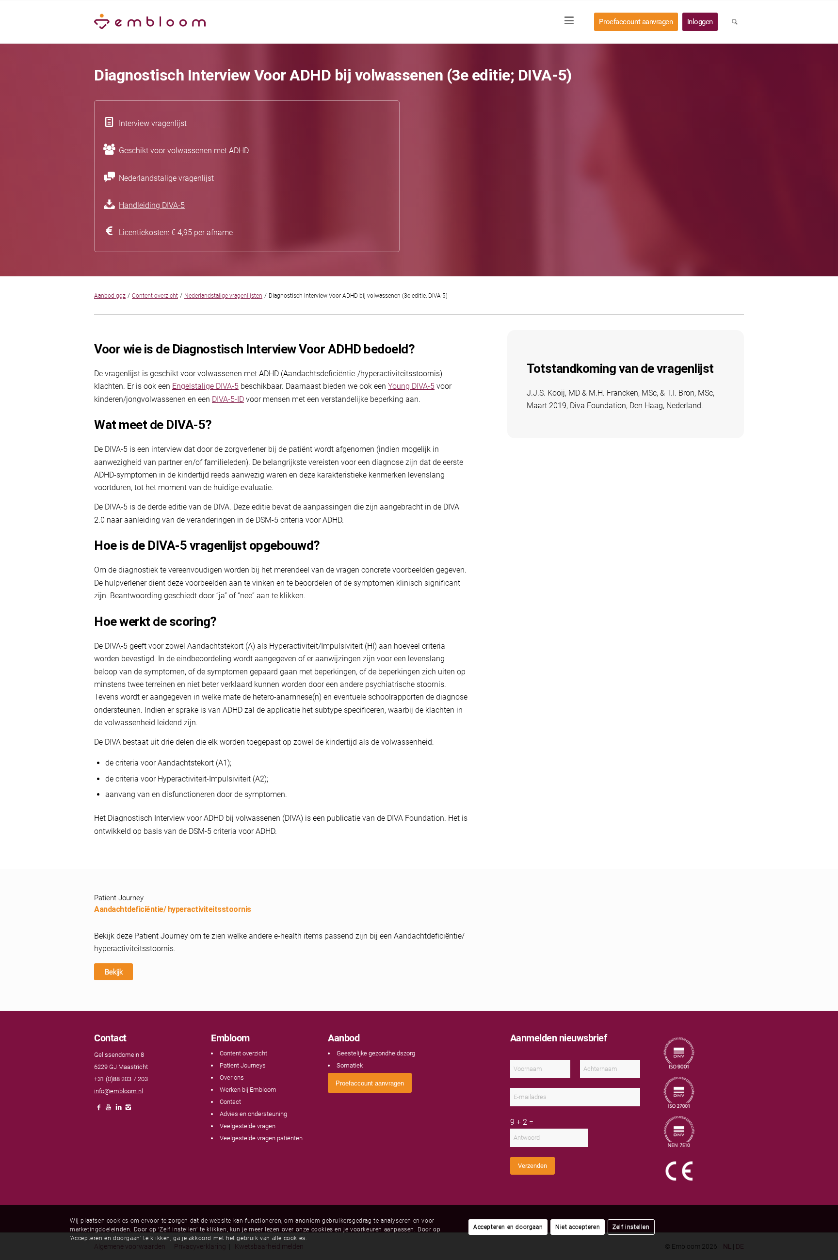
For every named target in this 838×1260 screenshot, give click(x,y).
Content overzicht (155, 295)
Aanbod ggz (110, 295)
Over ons (232, 1077)
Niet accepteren (577, 1227)
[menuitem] (572, 21)
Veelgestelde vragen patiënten (261, 1138)
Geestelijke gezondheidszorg (376, 1053)
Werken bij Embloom (248, 1089)
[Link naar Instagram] (128, 1110)
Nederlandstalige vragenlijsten (223, 295)
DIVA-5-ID (228, 399)
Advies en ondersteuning (253, 1113)
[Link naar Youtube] (108, 1110)
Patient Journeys (243, 1065)
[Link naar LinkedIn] (118, 1110)
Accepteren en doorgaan (508, 1227)
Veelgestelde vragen (247, 1126)
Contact (230, 1101)
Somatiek (350, 1065)
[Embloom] (150, 21)
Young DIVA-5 (411, 386)
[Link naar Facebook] (99, 1110)
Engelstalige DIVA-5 (205, 386)
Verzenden (532, 1165)
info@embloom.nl (118, 1091)
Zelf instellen (630, 1227)
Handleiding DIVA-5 (152, 205)
